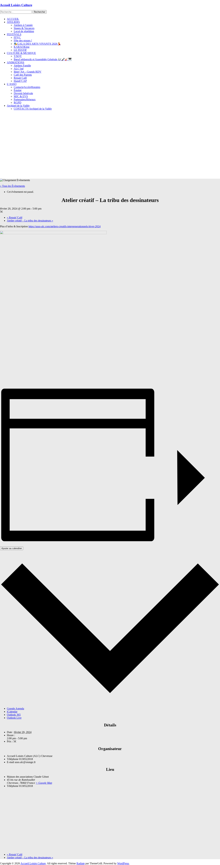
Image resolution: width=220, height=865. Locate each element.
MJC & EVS (21, 96)
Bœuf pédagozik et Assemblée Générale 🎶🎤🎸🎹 (43, 59)
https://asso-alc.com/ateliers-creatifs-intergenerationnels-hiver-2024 (65, 226)
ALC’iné (19, 68)
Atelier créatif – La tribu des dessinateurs (30, 220)
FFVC (17, 37)
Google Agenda (15, 708)
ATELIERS (13, 22)
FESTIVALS (14, 34)
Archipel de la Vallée (18, 105)
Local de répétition (24, 31)
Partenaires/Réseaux (25, 99)
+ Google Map (44, 782)
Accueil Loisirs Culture (16, 5)
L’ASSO (11, 84)
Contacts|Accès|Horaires (27, 87)
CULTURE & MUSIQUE (21, 53)
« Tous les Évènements (12, 186)
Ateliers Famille (22, 65)
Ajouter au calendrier (11, 548)
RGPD (17, 102)
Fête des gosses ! (23, 40)
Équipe (17, 90)
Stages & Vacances (24, 28)
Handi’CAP (20, 80)
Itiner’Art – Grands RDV (27, 71)
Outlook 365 (14, 714)
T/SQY (18, 56)
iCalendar (12, 711)
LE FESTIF (20, 49)
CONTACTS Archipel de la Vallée (33, 108)
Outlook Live (14, 717)
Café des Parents (23, 74)
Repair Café (20, 77)
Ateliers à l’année (23, 25)
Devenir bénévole (23, 93)
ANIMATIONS (15, 62)
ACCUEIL (13, 18)
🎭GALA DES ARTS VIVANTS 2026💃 (37, 43)
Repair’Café (14, 217)
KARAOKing (21, 46)
